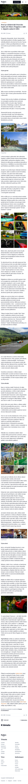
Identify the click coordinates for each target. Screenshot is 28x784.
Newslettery (17, 749)
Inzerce (16, 763)
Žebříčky (2, 753)
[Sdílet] (24, 33)
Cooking (2, 751)
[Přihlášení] (22, 2)
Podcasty (17, 747)
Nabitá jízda (19, 673)
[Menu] (25, 2)
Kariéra (16, 765)
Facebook (3, 780)
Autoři (2, 760)
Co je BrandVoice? (5, 710)
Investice (3, 742)
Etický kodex (17, 770)
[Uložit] (26, 33)
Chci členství (17, 2)
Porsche (20, 709)
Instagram (10, 780)
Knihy (2, 763)
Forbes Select (4, 765)
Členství (16, 761)
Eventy (16, 760)
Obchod (2, 761)
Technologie (3, 747)
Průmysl (2, 744)
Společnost (3, 746)
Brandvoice (17, 753)
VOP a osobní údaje (19, 769)
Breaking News (18, 751)
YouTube (19, 780)
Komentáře (17, 744)
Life (1, 749)
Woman (16, 746)
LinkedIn (15, 780)
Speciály (16, 742)
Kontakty (17, 767)
